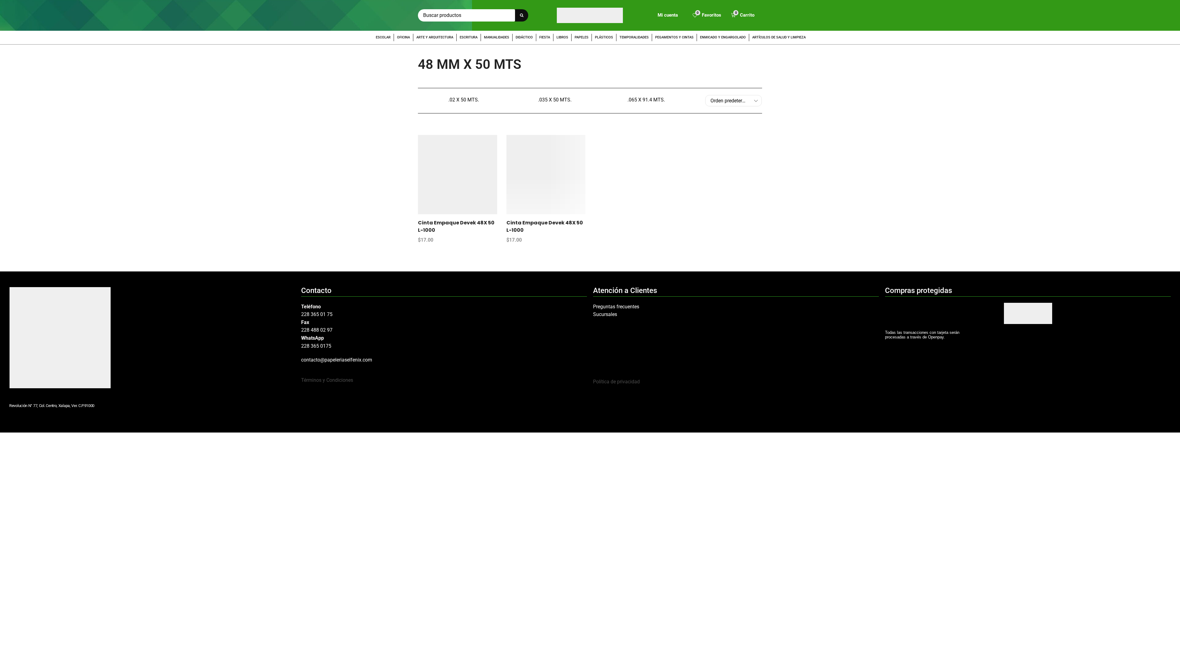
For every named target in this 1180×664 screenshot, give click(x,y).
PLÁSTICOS (604, 37)
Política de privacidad (616, 382)
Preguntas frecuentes (616, 307)
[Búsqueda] (521, 15)
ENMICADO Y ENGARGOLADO (723, 37)
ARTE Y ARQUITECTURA (434, 37)
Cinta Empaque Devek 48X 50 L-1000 (456, 226)
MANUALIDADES (496, 37)
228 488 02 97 (316, 330)
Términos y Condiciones (327, 380)
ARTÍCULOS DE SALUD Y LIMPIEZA (779, 37)
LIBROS (562, 37)
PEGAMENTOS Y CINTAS (674, 37)
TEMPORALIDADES (634, 37)
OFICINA (403, 37)
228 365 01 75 (316, 314)
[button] (707, 15)
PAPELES (581, 37)
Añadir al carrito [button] (463, 177)
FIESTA (544, 37)
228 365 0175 (316, 346)
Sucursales (605, 314)
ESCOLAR (383, 37)
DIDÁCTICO (524, 37)
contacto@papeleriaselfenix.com (336, 360)
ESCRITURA (469, 37)
